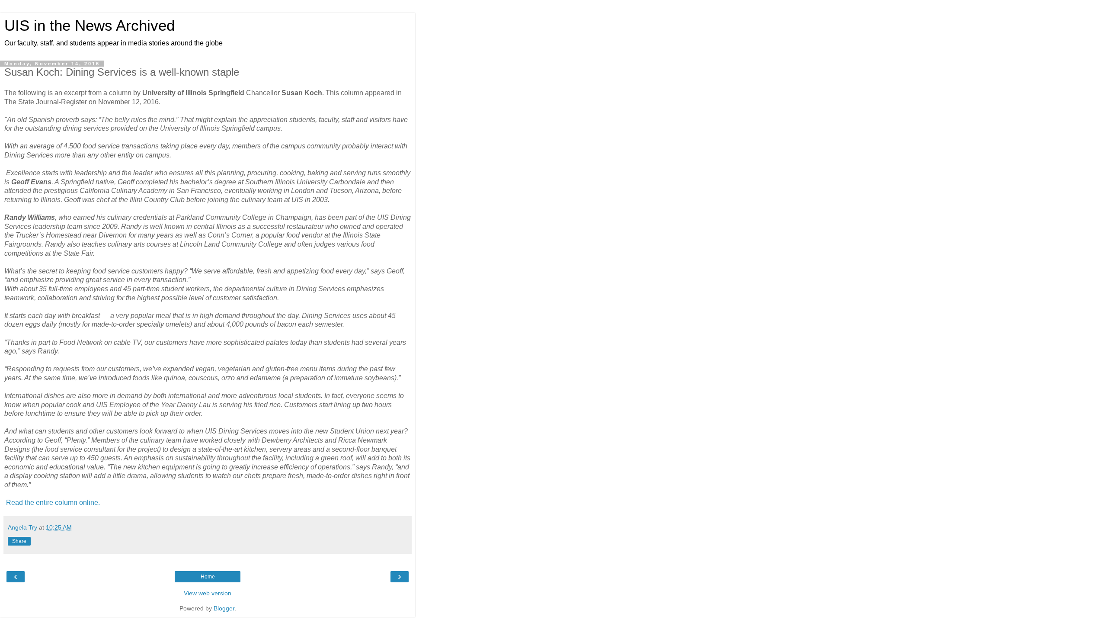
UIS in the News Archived (89, 25)
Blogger (224, 608)
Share (19, 541)
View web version (207, 593)
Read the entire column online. (52, 502)
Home (208, 577)
